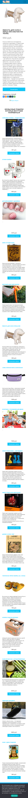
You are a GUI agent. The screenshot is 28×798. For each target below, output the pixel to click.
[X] (10, 97)
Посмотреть (14, 89)
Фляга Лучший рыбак (8, 242)
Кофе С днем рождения (9, 742)
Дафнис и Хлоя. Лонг (8, 534)
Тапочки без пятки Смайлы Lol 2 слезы (13, 576)
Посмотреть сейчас (14, 153)
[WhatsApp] (14, 97)
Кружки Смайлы (7, 159)
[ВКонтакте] (4, 97)
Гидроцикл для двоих (8, 700)
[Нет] (26, 790)
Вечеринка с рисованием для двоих (12, 409)
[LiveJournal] (12, 97)
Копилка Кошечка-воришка (10, 617)
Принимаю (14, 795)
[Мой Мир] (8, 97)
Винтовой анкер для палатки (10, 284)
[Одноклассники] (6, 97)
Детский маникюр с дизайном (11, 201)
